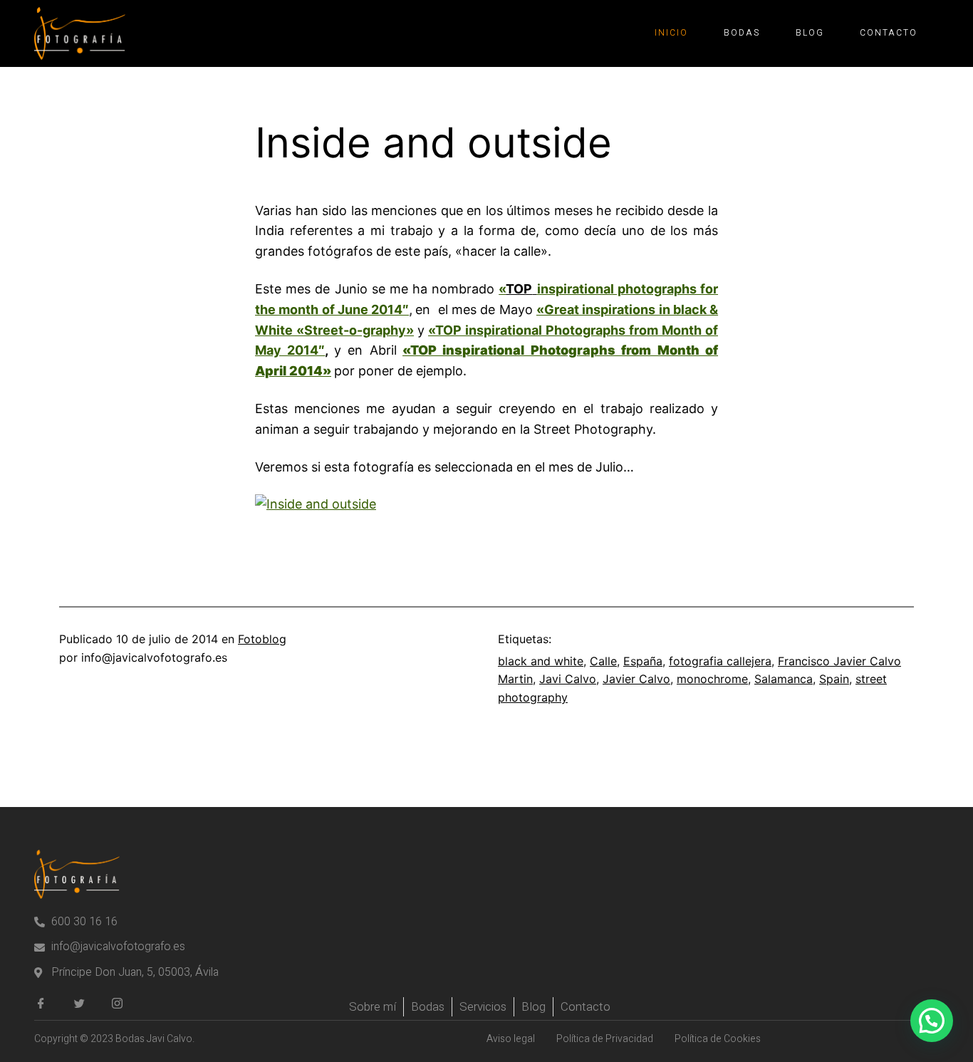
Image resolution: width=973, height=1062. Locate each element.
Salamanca (783, 679)
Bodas (742, 32)
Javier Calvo (636, 679)
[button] (931, 1020)
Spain (834, 679)
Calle (603, 661)
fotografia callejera (720, 661)
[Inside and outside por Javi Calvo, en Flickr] (315, 503)
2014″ (303, 350)
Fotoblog (262, 639)
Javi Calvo (567, 679)
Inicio (671, 32)
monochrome (712, 679)
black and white (540, 661)
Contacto (888, 32)
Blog (810, 32)
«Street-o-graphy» (353, 330)
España (642, 661)
